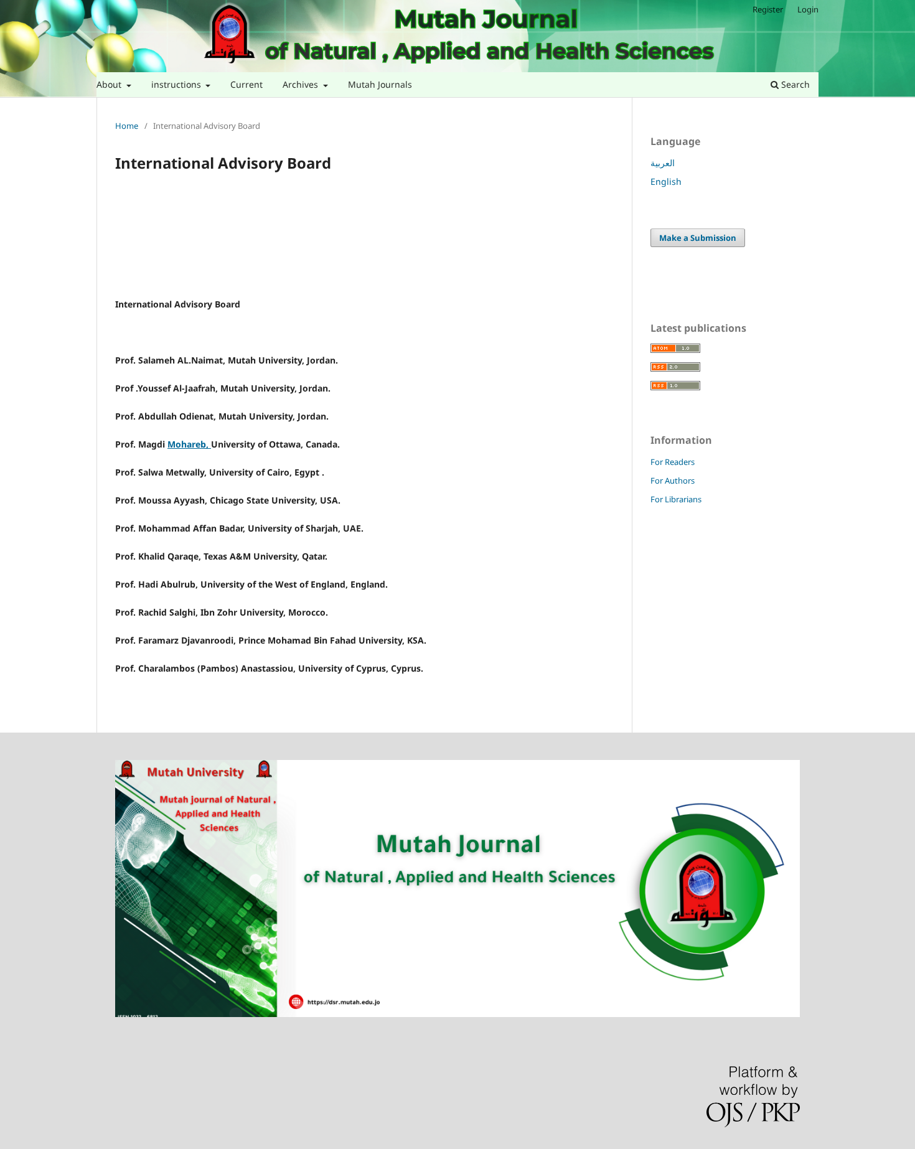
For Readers (672, 461)
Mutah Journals (380, 84)
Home (126, 125)
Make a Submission (697, 237)
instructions (177, 84)
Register (768, 9)
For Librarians (676, 499)
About (110, 84)
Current (246, 84)
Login (808, 9)
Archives (302, 84)
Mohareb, (189, 444)
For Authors (672, 480)
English (666, 181)
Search (794, 84)
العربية (662, 163)
